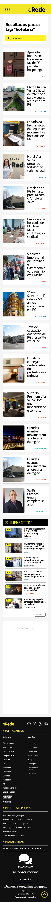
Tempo (30, 760)
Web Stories (33, 752)
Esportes (6, 776)
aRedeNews (32, 748)
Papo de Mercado (10, 788)
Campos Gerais (9, 756)
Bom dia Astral (33, 756)
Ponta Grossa (8, 748)
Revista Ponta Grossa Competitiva (16, 824)
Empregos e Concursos (7, 797)
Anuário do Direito (10, 832)
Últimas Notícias (9, 744)
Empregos (32, 764)
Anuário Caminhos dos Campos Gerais (17, 820)
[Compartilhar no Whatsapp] (46, 724)
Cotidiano (6, 760)
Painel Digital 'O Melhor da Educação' (17, 828)
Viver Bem (7, 768)
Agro (4, 784)
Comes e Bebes (9, 792)
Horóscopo (7, 772)
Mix (4, 764)
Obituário (31, 774)
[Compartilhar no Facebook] (29, 724)
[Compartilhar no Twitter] (40, 724)
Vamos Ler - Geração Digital (13, 816)
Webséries (7, 802)
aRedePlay (32, 744)
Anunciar (25, 879)
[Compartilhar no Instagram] (35, 724)
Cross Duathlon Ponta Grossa (14, 836)
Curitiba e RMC (8, 752)
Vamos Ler (7, 780)
